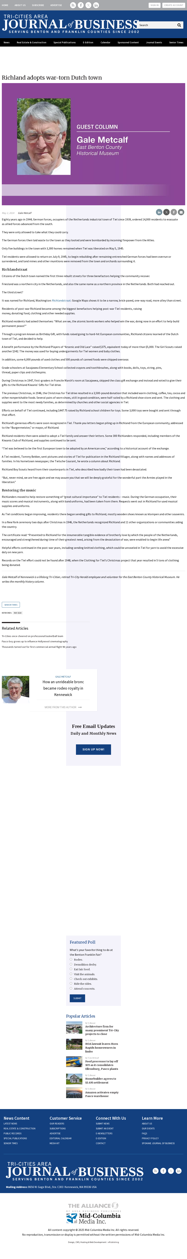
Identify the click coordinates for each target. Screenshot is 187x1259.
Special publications (15, 1138)
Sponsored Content (128, 42)
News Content (16, 1118)
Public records (12, 1133)
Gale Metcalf (24, 213)
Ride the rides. (83, 983)
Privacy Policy (150, 1138)
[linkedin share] (159, 212)
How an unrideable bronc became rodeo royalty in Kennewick (63, 688)
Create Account (173, 5)
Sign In (154, 5)
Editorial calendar (61, 1138)
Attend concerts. (84, 988)
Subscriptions (58, 1128)
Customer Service (66, 1118)
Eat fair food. (82, 969)
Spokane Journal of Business (158, 1143)
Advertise (56, 5)
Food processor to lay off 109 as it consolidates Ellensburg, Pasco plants (101, 1065)
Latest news (10, 1123)
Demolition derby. (85, 964)
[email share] (181, 212)
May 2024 (17, 613)
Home (5, 5)
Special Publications (65, 42)
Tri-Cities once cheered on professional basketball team (32, 636)
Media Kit (55, 1143)
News (6, 42)
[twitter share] (166, 212)
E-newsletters (104, 1133)
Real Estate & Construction (31, 42)
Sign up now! (94, 749)
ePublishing (113, 1242)
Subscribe (38, 5)
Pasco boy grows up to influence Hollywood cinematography (35, 641)
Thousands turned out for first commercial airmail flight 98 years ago (39, 646)
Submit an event (105, 1128)
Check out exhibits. (86, 979)
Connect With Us (111, 1118)
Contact (101, 1143)
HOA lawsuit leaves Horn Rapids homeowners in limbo (101, 1047)
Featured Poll (83, 942)
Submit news (102, 1123)
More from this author (60, 707)
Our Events (148, 1128)
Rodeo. (78, 959)
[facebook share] (174, 212)
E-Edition (88, 42)
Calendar (105, 42)
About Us (20, 5)
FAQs (144, 1133)
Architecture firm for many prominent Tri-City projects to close (102, 1030)
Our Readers (57, 1123)
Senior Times (176, 42)
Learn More (152, 1118)
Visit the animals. (84, 974)
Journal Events (154, 42)
